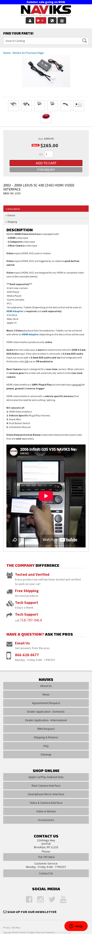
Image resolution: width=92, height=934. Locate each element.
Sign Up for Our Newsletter (31, 912)
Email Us (22, 643)
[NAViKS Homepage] (46, 11)
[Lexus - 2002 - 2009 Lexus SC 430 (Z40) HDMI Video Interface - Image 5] (66, 106)
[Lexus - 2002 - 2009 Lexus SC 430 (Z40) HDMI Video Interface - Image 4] (52, 106)
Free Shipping (27, 590)
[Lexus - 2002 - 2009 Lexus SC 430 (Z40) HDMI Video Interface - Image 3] (39, 106)
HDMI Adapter (14, 311)
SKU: (6, 193)
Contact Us (46, 873)
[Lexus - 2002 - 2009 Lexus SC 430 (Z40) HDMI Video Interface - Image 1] (13, 106)
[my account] (30, 20)
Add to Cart (46, 163)
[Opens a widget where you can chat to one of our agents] (76, 926)
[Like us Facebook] (27, 899)
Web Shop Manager (63, 932)
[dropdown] (62, 20)
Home (7, 53)
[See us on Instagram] (38, 899)
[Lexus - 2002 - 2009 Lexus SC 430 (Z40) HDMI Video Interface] (46, 71)
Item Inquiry (46, 169)
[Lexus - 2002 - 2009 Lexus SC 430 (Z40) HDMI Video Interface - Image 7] (46, 118)
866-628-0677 (27, 654)
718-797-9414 (31, 620)
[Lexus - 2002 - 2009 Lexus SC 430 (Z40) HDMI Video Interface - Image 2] (26, 106)
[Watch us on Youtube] (61, 899)
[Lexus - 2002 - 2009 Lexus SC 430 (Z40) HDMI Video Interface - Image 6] (79, 106)
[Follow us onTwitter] (49, 899)
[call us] (52, 20)
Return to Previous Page (28, 53)
